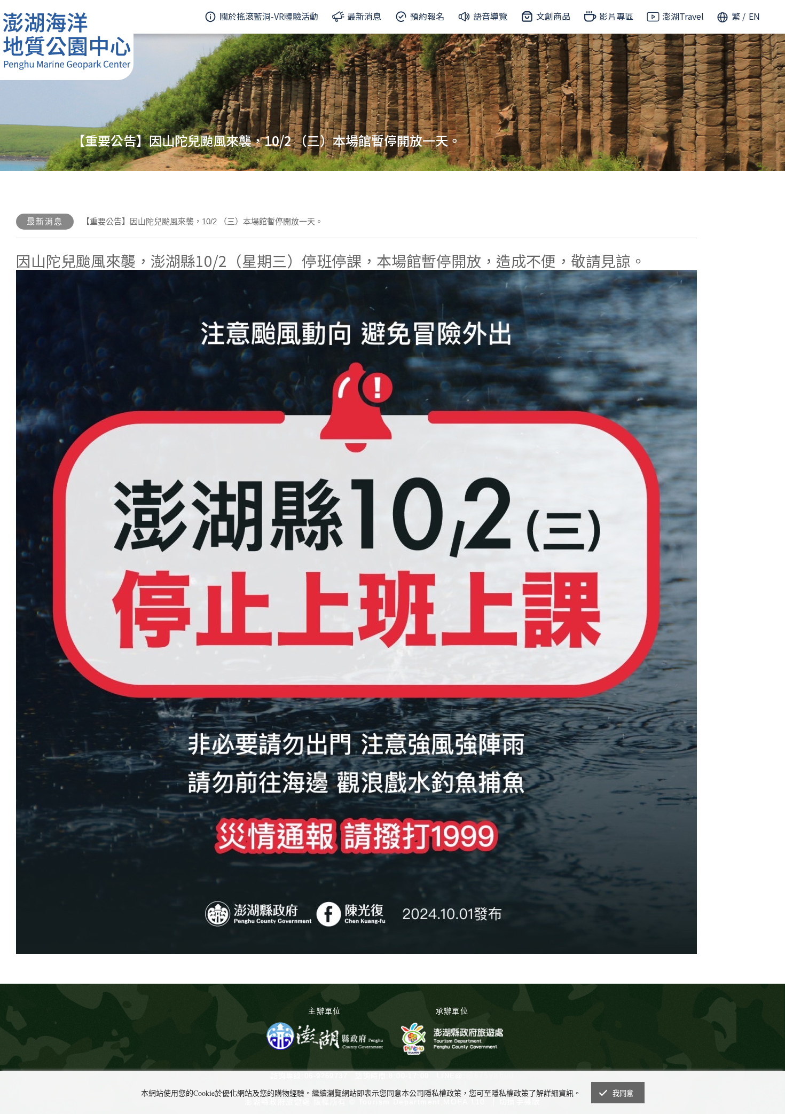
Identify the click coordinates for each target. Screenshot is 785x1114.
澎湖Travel (683, 16)
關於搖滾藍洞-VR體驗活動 (268, 16)
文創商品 (553, 16)
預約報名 (427, 16)
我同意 (623, 1093)
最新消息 (364, 16)
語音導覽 (490, 16)
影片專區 (616, 16)
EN (754, 16)
